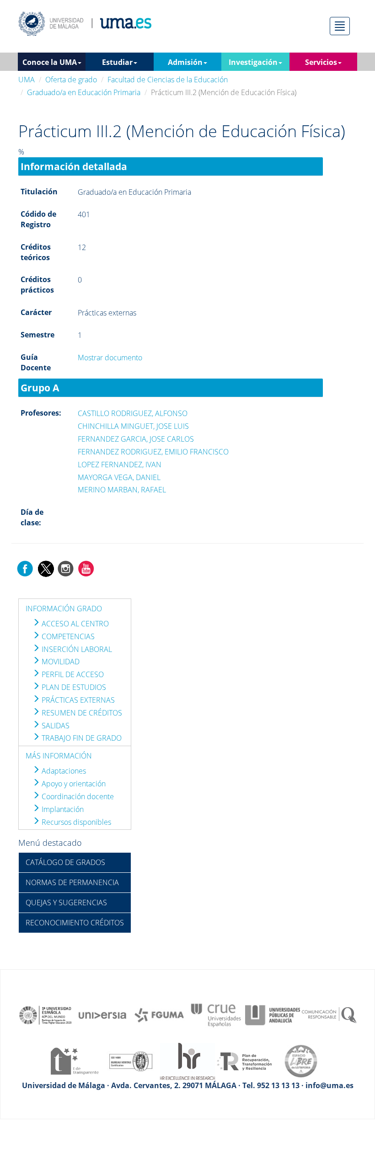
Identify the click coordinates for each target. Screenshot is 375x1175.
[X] (45, 568)
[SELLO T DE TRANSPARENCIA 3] (74, 1060)
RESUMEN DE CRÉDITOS (81, 713)
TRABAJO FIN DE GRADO (81, 738)
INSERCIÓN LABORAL (76, 649)
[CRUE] (215, 1014)
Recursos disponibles (75, 822)
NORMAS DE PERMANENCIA (72, 882)
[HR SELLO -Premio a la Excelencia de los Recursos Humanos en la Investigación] (187, 1060)
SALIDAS (55, 726)
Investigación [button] (253, 62)
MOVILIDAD (60, 662)
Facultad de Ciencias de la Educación (167, 80)
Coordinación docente (77, 796)
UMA (26, 80)
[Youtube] (86, 568)
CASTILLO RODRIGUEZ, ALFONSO (133, 413)
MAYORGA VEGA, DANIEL (119, 477)
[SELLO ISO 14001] (130, 1060)
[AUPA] (272, 1014)
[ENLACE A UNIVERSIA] (102, 1014)
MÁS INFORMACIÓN (59, 756)
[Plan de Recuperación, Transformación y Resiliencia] (244, 1060)
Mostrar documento (110, 357)
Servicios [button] (321, 62)
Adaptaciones (63, 771)
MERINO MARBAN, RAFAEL (122, 490)
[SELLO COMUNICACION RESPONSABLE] (329, 1014)
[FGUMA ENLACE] (159, 1014)
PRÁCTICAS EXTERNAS (77, 700)
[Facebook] (25, 568)
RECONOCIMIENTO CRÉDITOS (75, 923)
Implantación (62, 809)
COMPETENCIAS (67, 636)
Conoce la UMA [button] (49, 62)
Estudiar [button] (117, 62)
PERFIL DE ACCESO (72, 674)
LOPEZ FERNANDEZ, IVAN (119, 464)
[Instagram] (66, 568)
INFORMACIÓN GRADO (64, 609)
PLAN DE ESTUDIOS (73, 687)
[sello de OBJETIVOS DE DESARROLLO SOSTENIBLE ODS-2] (45, 1014)
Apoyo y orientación (73, 784)
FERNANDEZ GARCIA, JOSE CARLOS (136, 439)
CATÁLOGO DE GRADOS (65, 862)
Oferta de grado (71, 80)
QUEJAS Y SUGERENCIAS (66, 902)
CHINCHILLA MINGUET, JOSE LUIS (133, 426)
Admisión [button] (185, 62)
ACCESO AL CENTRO (74, 624)
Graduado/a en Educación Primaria (83, 92)
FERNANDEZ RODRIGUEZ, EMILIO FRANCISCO (153, 452)
